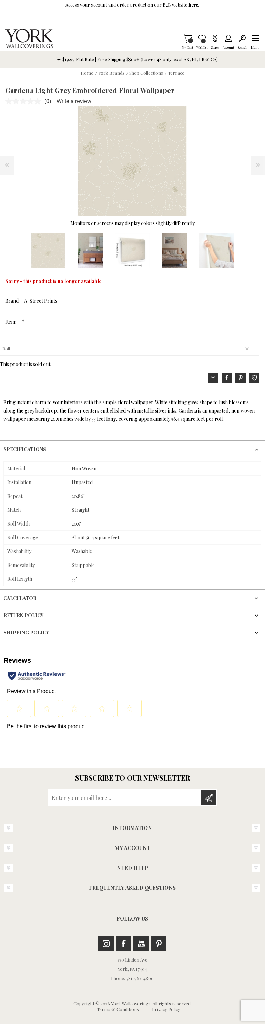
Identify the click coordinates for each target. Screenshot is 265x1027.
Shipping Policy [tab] (26, 632)
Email (213, 378)
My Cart (187, 38)
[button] (255, 38)
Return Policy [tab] (23, 615)
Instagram (106, 943)
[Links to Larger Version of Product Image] (132, 161)
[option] (48, 250)
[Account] (228, 38)
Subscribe (208, 797)
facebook (227, 378)
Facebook (123, 943)
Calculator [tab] (20, 598)
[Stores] (215, 38)
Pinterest (158, 943)
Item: (11, 321)
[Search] (242, 38)
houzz (254, 378)
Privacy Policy (166, 1009)
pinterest (240, 378)
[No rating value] (24, 101)
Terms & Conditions (118, 1009)
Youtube (141, 943)
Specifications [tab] (24, 449)
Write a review (74, 101)
